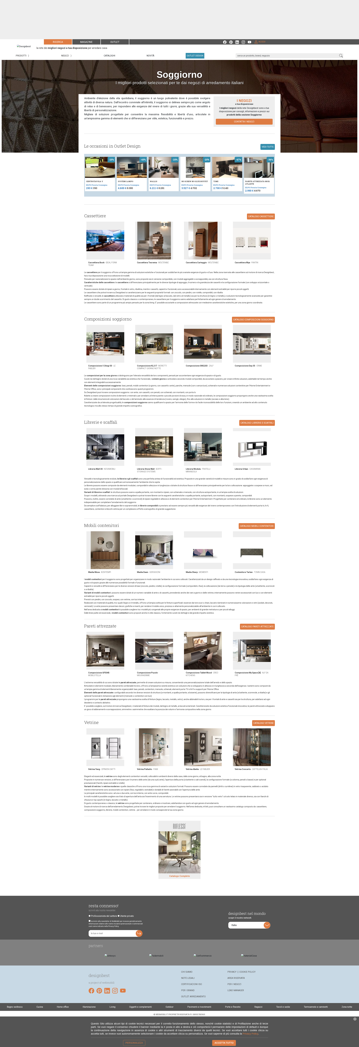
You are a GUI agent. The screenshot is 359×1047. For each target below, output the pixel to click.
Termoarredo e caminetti (316, 1007)
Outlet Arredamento (193, 996)
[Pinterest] (232, 42)
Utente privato (127, 916)
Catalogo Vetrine (263, 723)
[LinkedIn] (238, 42)
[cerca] (341, 55)
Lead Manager (235, 990)
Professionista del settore (104, 916)
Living (112, 1007)
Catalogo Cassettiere (261, 216)
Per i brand (188, 990)
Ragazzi (258, 1007)
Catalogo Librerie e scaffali (257, 422)
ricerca (58, 41)
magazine (86, 41)
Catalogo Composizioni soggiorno (253, 319)
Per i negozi (234, 984)
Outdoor (169, 1007)
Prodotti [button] (21, 55)
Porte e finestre (233, 1007)
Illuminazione (89, 1007)
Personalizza (134, 1043)
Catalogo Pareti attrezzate (257, 626)
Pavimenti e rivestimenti (199, 1007)
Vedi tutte (268, 146)
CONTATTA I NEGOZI (244, 121)
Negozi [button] (65, 55)
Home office (63, 1007)
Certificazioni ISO (191, 984)
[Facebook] (226, 42)
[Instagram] (245, 42)
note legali (188, 978)
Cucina (39, 1007)
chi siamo (186, 972)
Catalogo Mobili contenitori (257, 526)
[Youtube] (251, 42)
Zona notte (347, 1007)
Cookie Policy (247, 972)
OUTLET (114, 41)
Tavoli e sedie (283, 1007)
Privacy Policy (250, 1033)
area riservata (236, 978)
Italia (234, 925)
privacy (231, 972)
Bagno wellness (15, 1007)
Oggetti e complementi (140, 1007)
